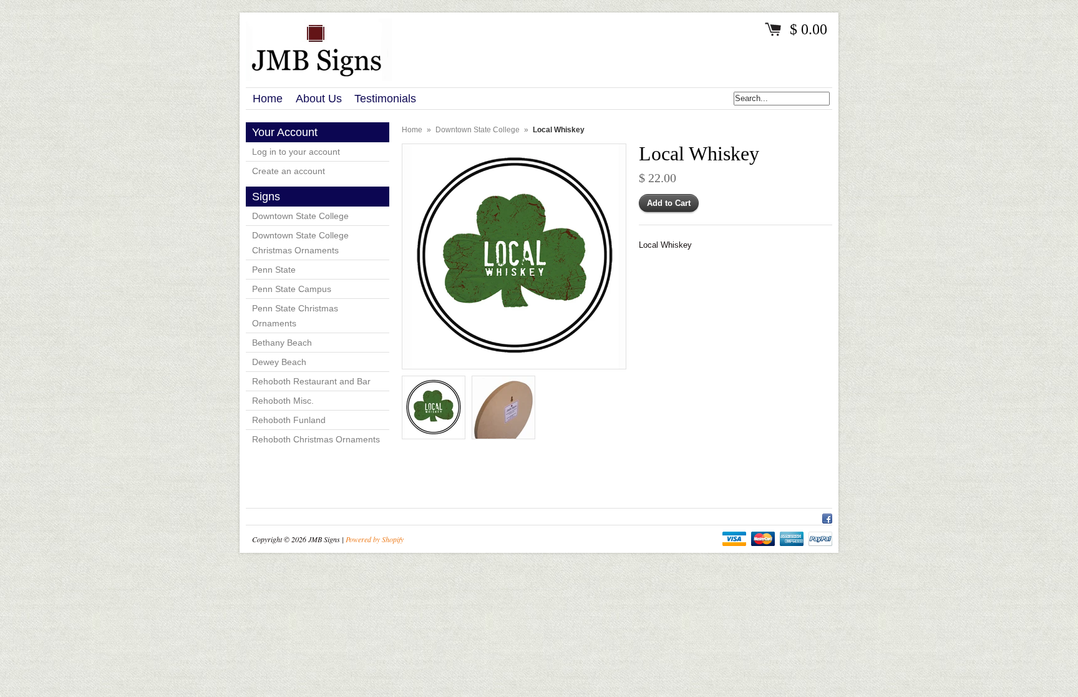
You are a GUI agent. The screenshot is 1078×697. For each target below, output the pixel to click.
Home (412, 129)
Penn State (274, 270)
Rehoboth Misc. (283, 401)
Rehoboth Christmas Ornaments (316, 439)
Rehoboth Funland (289, 420)
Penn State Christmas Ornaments (295, 315)
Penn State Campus (291, 289)
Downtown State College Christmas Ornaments (300, 242)
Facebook (827, 517)
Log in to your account (296, 152)
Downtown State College (300, 216)
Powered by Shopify (375, 539)
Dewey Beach (279, 362)
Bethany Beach (282, 343)
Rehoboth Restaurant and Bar (311, 381)
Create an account (288, 171)
